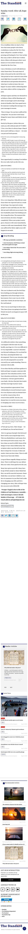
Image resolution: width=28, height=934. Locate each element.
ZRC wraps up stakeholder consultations (12, 240)
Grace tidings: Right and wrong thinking (13, 252)
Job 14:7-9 (10, 506)
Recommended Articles (12, 783)
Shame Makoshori (5, 724)
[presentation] (5, 688)
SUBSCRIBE (10, 880)
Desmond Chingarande (6, 741)
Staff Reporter (5, 733)
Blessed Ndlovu (5, 756)
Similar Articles (11, 646)
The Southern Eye (6, 914)
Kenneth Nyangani (5, 748)
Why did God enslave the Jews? (11, 863)
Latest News (7, 693)
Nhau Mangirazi (14, 724)
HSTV (3, 916)
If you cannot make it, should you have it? (14, 844)
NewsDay (4, 909)
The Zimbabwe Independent (9, 911)
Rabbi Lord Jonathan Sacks (11, 680)
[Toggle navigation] (26, 3)
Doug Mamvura (7, 822)
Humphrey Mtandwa (8, 802)
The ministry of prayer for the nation (12, 804)
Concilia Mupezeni (13, 756)
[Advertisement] (14, 583)
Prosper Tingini (13, 15)
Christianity (4, 506)
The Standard (5, 913)
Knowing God (6, 824)
